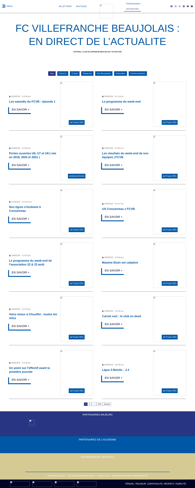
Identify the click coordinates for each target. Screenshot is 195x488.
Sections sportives (137, 73)
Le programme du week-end (121, 101)
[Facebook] (171, 6)
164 (99, 404)
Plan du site (103, 476)
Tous (52, 73)
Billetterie (65, 6)
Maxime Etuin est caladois (120, 262)
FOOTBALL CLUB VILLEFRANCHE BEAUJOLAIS (91, 52)
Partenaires (133, 4)
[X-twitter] (180, 6)
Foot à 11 (62, 73)
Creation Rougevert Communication (129, 476)
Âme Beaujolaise (104, 73)
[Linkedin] (184, 6)
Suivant (107, 404)
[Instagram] (176, 6)
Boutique (81, 6)
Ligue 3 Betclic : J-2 (115, 370)
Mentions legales (56, 476)
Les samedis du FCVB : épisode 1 (32, 101)
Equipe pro (87, 73)
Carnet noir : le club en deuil (121, 316)
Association (120, 73)
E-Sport (75, 73)
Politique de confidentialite (81, 476)
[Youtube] (188, 6)
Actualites (132, 9)
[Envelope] (192, 6)
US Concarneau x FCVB (118, 209)
